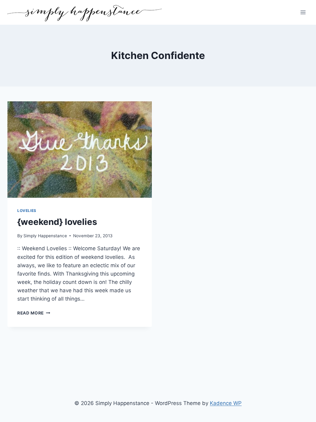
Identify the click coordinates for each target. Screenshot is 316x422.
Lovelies (26, 210)
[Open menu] (303, 12)
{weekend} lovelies (57, 222)
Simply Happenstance (45, 235)
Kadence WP (226, 403)
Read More (33, 312)
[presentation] (79, 149)
